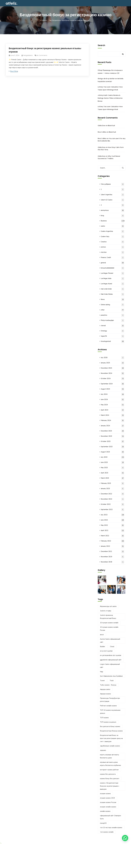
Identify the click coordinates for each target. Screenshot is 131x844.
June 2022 (112, 520)
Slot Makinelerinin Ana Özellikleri (111, 676)
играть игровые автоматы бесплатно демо (109, 756)
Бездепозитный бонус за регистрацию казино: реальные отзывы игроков (45, 50)
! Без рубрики (112, 184)
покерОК (103, 823)
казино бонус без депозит (109, 779)
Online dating (112, 305)
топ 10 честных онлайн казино (111, 828)
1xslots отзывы (105, 611)
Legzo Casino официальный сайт (110, 665)
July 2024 (112, 394)
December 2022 (112, 494)
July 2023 (112, 457)
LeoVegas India (112, 278)
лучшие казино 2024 (107, 798)
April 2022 (112, 530)
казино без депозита (108, 774)
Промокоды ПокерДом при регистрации (110, 699)
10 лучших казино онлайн (109, 623)
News (112, 299)
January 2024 (112, 426)
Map (101, 672)
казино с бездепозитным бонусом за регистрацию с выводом (109, 786)
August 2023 (112, 452)
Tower (102, 681)
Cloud (112, 647)
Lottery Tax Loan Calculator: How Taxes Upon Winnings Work (110, 88)
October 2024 (112, 378)
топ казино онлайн (106, 832)
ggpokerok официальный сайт (110, 660)
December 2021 (112, 551)
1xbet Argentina (112, 195)
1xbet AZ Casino (112, 200)
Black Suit (111, 125)
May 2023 (112, 468)
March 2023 (112, 478)
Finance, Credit (112, 257)
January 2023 (112, 488)
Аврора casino (105, 689)
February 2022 (112, 541)
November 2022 (112, 499)
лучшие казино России (108, 802)
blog (112, 216)
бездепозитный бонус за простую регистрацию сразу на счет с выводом (111, 738)
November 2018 (112, 562)
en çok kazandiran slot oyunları (110, 655)
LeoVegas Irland (112, 284)
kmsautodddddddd (112, 268)
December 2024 (112, 368)
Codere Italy (112, 236)
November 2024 (112, 373)
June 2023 (112, 462)
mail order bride (112, 289)
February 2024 (112, 420)
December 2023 (112, 431)
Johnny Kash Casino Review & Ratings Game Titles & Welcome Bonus (110, 98)
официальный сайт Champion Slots (110, 817)
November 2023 (112, 436)
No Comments (42, 55)
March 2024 (112, 415)
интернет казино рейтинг (109, 770)
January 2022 (112, 546)
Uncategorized (112, 341)
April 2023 (112, 473)
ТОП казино (104, 718)
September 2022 (112, 509)
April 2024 (112, 410)
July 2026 (112, 358)
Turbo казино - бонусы (108, 685)
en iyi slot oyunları (106, 651)
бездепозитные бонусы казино (111, 731)
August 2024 (112, 389)
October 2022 (112, 504)
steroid (112, 326)
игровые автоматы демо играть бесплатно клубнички (110, 763)
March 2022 (112, 536)
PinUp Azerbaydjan (112, 320)
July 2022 (112, 515)
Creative (112, 242)
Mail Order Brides (112, 294)
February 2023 (112, 483)
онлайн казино (105, 811)
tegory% (112, 336)
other (112, 310)
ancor (102, 635)
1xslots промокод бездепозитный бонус (108, 616)
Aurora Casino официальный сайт (110, 640)
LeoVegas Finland (112, 273)
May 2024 (112, 405)
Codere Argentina (112, 231)
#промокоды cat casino (108, 606)
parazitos (112, 315)
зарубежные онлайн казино (110, 746)
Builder (102, 647)
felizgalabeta (28, 55)
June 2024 (112, 399)
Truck (111, 681)
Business (113, 221)
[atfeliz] (11, 3)
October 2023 (112, 441)
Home (44, 20)
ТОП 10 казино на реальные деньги (110, 711)
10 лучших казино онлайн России (109, 628)
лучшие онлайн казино (108, 807)
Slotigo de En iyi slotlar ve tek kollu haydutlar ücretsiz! (110, 79)
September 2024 (112, 384)
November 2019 (112, 557)
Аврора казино (105, 694)
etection (112, 252)
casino (112, 226)
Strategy (112, 331)
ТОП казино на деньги (108, 722)
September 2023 (112, 447)
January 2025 (112, 363)
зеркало (103, 750)
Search (101, 45)
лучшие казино (105, 794)
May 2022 (112, 525)
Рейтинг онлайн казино (108, 706)
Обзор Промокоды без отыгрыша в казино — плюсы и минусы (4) (110, 71)
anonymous (112, 210)
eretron (112, 247)
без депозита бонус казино (110, 726)
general (112, 263)
